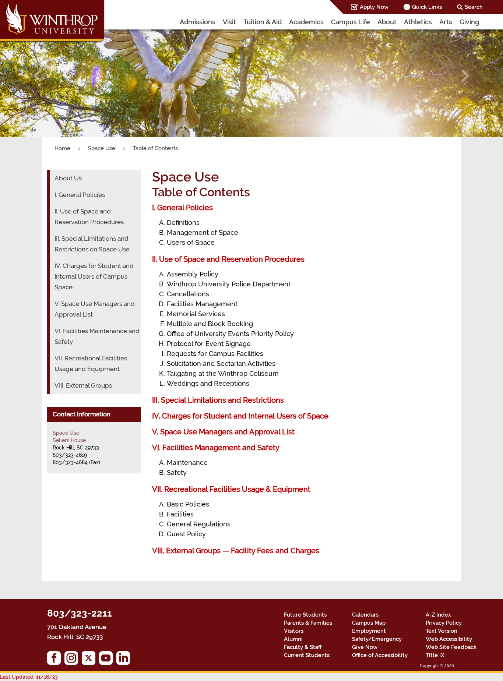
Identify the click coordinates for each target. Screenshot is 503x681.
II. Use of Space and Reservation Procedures (228, 259)
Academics (306, 22)
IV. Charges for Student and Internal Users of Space (240, 416)
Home (62, 148)
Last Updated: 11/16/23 (29, 677)
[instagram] (73, 659)
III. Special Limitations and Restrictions (218, 400)
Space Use (101, 148)
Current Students (307, 655)
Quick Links (427, 7)
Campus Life (350, 22)
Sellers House (69, 440)
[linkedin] (125, 659)
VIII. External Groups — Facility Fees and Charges (235, 550)
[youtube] (107, 659)
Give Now (364, 647)
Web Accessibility (449, 639)
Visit (229, 22)
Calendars (365, 614)
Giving (469, 22)
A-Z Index (438, 614)
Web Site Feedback (451, 647)
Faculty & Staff (302, 647)
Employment (369, 631)
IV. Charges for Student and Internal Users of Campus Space (94, 276)
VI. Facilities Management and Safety (215, 447)
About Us (68, 178)
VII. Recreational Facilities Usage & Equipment (231, 489)
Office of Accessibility (380, 655)
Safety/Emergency (377, 639)
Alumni (293, 639)
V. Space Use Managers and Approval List (223, 431)
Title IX (435, 655)
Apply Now (374, 7)
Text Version (441, 631)
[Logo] (52, 22)
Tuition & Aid (262, 22)
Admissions (197, 22)
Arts (445, 22)
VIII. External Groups (83, 385)
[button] (37, 75)
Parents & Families (308, 623)
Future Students (305, 614)
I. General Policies (182, 207)
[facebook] (55, 659)
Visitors (293, 631)
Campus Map (369, 623)
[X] (90, 659)
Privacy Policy (444, 623)
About (387, 22)
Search (474, 7)
